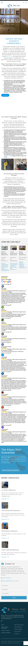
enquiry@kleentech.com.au (11, 580)
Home (2, 624)
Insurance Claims (5, 630)
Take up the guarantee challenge (9, 470)
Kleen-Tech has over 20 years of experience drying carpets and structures (14, 266)
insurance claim (7, 155)
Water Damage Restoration (4, 628)
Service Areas (18, 631)
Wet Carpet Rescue (19, 624)
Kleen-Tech (9, 56)
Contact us (5, 95)
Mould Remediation (5, 632)
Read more (4, 498)
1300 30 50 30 (6, 578)
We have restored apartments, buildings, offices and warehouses (22, 264)
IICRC (10, 86)
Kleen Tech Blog (18, 629)
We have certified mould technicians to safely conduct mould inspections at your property (4, 267)
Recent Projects (18, 627)
